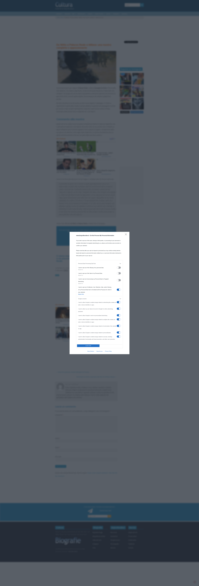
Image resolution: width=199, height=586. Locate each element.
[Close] (126, 234)
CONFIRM (88, 345)
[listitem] (99, 263)
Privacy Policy (108, 351)
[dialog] (99, 293)
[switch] (119, 268)
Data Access (99, 351)
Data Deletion (90, 351)
